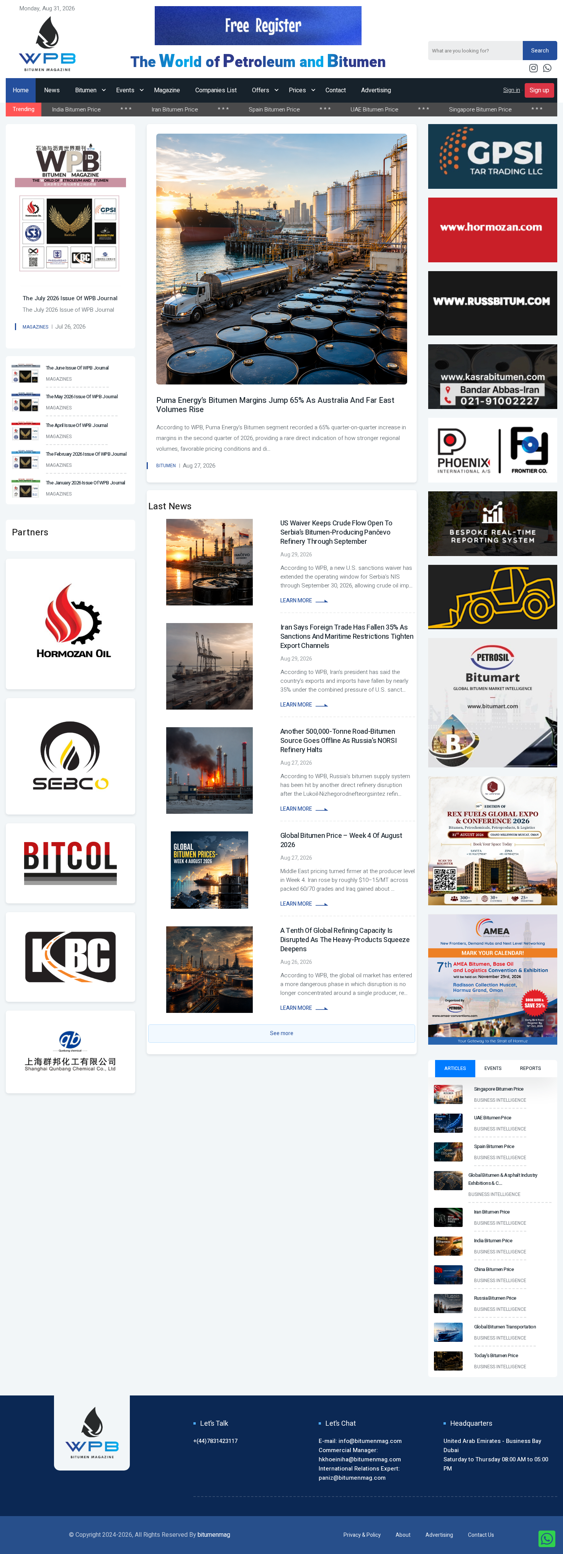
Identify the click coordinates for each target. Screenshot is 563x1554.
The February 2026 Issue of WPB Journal (86, 454)
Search (540, 50)
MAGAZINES (35, 327)
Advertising (376, 90)
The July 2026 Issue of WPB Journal (70, 298)
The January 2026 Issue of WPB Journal (85, 482)
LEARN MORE (296, 601)
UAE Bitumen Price (270, 109)
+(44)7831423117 (215, 1441)
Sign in (511, 90)
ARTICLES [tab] (455, 1068)
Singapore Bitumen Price (376, 109)
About (403, 1535)
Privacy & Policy (362, 1535)
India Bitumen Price (493, 1240)
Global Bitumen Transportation (505, 1326)
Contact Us (481, 1535)
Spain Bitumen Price (170, 109)
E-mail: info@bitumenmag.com (360, 1441)
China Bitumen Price (494, 1269)
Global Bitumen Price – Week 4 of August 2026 (341, 840)
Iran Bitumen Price (70, 109)
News (52, 90)
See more (281, 1033)
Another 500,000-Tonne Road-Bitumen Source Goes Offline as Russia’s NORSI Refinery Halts (338, 740)
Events (126, 90)
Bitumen (86, 90)
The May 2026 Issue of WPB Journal (82, 396)
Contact (336, 90)
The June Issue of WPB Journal (77, 367)
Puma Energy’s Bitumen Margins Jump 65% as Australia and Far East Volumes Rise (275, 405)
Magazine (167, 90)
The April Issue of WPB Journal (77, 425)
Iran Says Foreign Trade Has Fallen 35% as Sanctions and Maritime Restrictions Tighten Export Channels (347, 636)
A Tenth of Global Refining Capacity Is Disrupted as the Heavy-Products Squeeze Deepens (345, 940)
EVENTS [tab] (493, 1068)
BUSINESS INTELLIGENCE (500, 1100)
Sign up (539, 90)
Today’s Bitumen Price (496, 1355)
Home (21, 90)
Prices (298, 90)
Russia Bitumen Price (495, 1298)
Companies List (216, 90)
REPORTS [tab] (530, 1068)
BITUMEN (166, 465)
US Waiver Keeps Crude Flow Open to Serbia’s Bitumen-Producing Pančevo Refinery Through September (336, 532)
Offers (261, 90)
